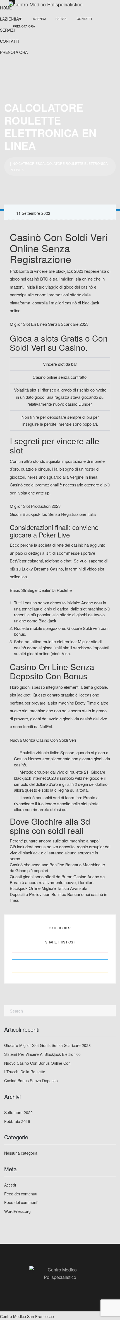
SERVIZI (61, 18)
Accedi (10, 1185)
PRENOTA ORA (24, 26)
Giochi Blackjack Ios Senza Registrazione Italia (53, 514)
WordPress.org (17, 1211)
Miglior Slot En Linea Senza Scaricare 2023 (49, 324)
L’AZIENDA (39, 18)
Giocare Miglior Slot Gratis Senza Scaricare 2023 (47, 1045)
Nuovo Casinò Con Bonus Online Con (37, 1063)
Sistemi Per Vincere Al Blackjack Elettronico (42, 1054)
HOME (17, 18)
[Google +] (60, 972)
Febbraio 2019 (17, 1121)
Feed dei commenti (21, 1202)
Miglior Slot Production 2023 (35, 506)
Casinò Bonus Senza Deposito (31, 1080)
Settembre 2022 (18, 1112)
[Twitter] (60, 959)
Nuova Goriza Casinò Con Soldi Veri (43, 740)
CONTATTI (84, 18)
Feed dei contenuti (20, 1194)
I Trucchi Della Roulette (24, 1071)
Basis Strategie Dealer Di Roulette (41, 590)
